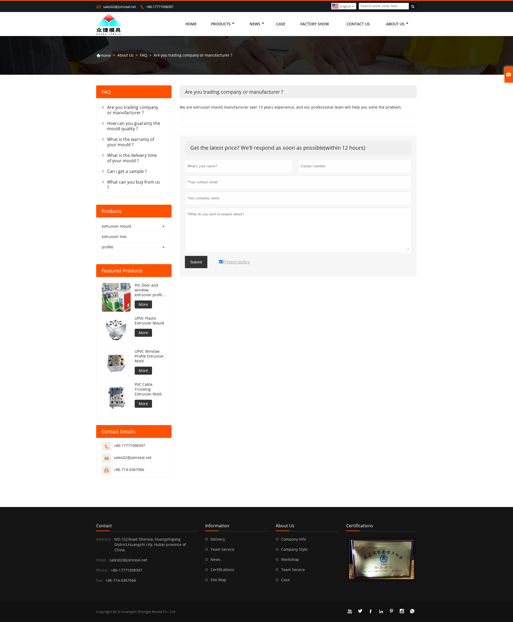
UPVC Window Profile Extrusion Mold (149, 356)
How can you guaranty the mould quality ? (133, 126)
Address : (104, 539)
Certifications (222, 569)
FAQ (143, 55)
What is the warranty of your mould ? (130, 142)
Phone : (103, 570)
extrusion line (114, 236)
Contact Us (358, 23)
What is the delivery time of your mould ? (132, 158)
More (143, 304)
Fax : (100, 580)
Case (280, 23)
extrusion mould (116, 226)
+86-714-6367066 (129, 469)
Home (191, 23)
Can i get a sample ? (127, 171)
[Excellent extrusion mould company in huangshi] (381, 560)
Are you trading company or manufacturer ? (132, 110)
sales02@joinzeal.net (119, 6)
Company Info (293, 539)
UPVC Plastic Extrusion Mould (149, 321)
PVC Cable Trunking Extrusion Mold (148, 389)
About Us (395, 23)
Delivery (218, 539)
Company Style (294, 549)
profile (107, 246)
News (255, 23)
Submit (196, 262)
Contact (104, 526)
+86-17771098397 (159, 6)
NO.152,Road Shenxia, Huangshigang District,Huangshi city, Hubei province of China (150, 544)
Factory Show (314, 23)
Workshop (290, 559)
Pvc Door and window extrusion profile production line (149, 290)
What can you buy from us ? (133, 184)
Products (221, 23)
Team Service (222, 549)
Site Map (218, 579)
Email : (102, 559)
